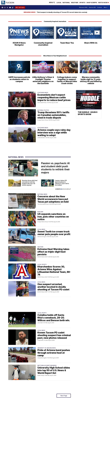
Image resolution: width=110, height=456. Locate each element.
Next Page (63, 395)
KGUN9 (8, 7)
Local (59, 2)
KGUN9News (3, 7)
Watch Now (103, 2)
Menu (51, 2)
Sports (82, 2)
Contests (99, 7)
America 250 (92, 7)
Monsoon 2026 (83, 7)
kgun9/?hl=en (5, 7)
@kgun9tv (13, 7)
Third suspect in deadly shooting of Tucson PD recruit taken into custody (62, 12)
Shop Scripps (92, 2)
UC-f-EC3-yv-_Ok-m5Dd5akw (10, 7)
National (66, 2)
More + (106, 7)
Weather (74, 2)
